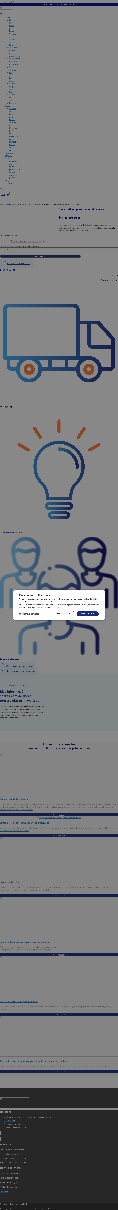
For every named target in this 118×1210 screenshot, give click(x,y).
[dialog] (59, 605)
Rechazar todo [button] (63, 614)
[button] (29, 614)
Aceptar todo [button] (87, 614)
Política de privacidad (53, 607)
